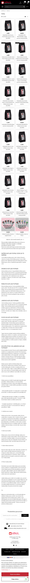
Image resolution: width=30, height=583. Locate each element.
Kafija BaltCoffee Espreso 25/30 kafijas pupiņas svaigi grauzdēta (8, 36)
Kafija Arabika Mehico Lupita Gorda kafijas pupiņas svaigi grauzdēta (8, 80)
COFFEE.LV (3, 10)
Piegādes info (7, 551)
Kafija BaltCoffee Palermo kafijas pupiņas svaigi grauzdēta (22, 170)
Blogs (7, 549)
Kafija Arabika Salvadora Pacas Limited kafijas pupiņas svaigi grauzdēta (22, 80)
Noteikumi (23, 551)
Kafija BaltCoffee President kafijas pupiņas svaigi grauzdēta (8, 192)
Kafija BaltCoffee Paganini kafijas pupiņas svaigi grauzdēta (8, 170)
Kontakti (12, 549)
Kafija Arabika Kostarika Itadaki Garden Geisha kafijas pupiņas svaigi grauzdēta (22, 58)
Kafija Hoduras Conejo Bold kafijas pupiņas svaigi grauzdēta (8, 213)
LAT (27, 6)
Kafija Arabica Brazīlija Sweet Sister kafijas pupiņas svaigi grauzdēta (8, 58)
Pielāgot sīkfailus (15, 579)
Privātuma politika (16, 551)
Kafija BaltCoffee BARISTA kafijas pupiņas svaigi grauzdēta (22, 126)
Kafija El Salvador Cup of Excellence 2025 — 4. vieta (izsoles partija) (22, 192)
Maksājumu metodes (19, 549)
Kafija (8, 10)
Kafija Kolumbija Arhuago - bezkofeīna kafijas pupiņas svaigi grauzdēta (22, 213)
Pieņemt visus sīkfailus (15, 574)
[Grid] (25, 17)
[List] (28, 17)
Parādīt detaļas (4, 569)
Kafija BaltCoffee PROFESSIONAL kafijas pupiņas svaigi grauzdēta (22, 36)
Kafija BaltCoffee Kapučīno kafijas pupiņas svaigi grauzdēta (22, 148)
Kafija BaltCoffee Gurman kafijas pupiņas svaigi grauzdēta (8, 148)
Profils (15, 554)
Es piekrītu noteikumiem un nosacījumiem (15, 519)
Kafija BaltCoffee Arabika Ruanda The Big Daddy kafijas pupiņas (22, 102)
